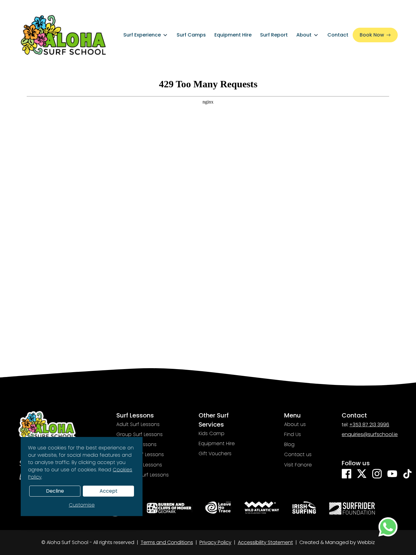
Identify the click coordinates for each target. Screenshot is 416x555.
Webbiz (366, 542)
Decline (55, 490)
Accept (109, 490)
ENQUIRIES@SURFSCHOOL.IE (370, 434)
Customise (82, 504)
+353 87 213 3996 (369, 424)
